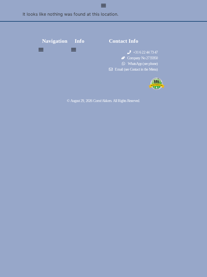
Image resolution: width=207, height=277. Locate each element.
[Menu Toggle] (103, 5)
